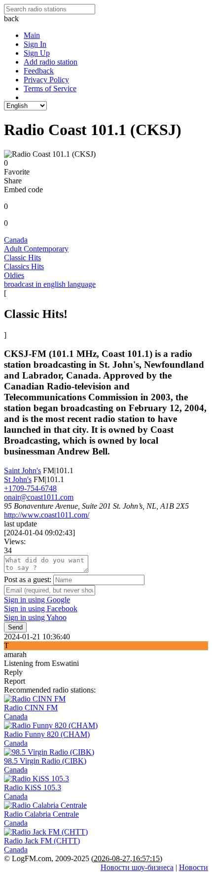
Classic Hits (22, 257)
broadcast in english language (50, 284)
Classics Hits (24, 266)
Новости (193, 867)
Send (15, 627)
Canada (16, 240)
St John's (18, 479)
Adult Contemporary (36, 248)
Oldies (14, 275)
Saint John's (22, 470)
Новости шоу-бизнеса (137, 867)
